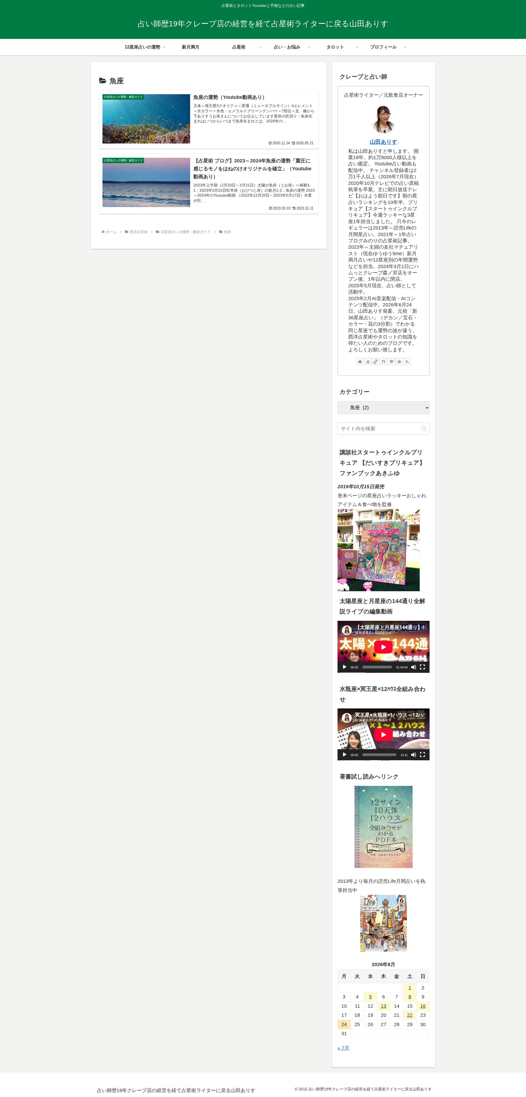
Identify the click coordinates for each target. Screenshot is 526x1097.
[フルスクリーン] (422, 667)
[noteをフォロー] (383, 361)
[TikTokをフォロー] (375, 361)
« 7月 (343, 1048)
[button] (424, 429)
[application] (384, 647)
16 (423, 1006)
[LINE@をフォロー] (391, 361)
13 (383, 1006)
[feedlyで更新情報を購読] (399, 361)
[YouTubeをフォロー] (367, 361)
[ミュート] (413, 667)
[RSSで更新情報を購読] (407, 361)
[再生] (344, 667)
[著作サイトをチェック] (360, 361)
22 (410, 1015)
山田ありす (383, 142)
